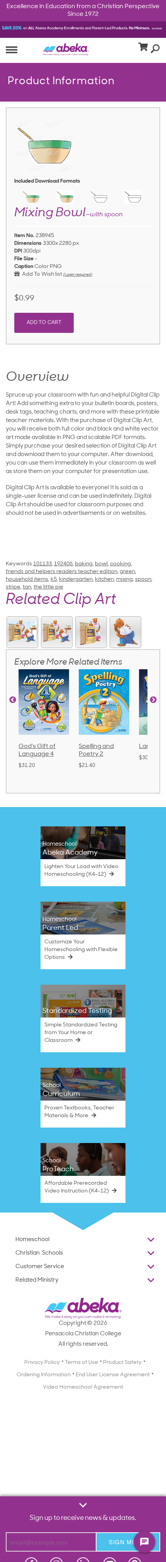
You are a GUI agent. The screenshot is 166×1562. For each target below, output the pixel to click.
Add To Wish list (41, 274)
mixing (124, 579)
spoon (143, 579)
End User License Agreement (113, 1375)
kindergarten (76, 579)
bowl (101, 564)
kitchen (104, 579)
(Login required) (77, 274)
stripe (13, 587)
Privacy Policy (42, 1362)
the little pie (48, 587)
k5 (54, 579)
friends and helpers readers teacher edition (61, 572)
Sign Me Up (128, 1542)
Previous (13, 700)
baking (84, 564)
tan (27, 587)
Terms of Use (81, 1362)
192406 (63, 564)
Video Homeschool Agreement (83, 1387)
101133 (42, 564)
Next (153, 700)
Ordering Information (44, 1375)
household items (27, 579)
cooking (120, 564)
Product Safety (122, 1362)
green (127, 572)
